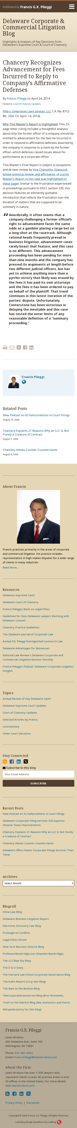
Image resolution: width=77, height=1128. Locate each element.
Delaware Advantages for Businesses (26, 648)
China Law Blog (12, 912)
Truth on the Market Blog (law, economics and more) (36, 1002)
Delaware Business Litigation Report (26, 919)
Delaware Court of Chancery (20, 602)
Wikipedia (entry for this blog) (22, 1009)
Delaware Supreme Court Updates (24, 705)
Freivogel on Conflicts (16, 932)
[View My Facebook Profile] (12, 761)
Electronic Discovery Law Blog (22, 925)
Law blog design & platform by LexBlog (36, 1122)
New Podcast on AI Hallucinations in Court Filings (36, 415)
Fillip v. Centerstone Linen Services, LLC (27, 111)
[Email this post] (12, 347)
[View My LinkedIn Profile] (19, 761)
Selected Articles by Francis (20, 719)
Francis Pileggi (17, 98)
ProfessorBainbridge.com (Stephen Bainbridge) (33, 953)
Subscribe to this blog (21, 768)
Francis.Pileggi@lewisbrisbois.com (35, 1057)
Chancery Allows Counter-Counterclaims (30, 450)
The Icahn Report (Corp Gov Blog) (24, 981)
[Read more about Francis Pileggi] (24, 381)
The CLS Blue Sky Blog (17, 960)
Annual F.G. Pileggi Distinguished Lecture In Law (33, 641)
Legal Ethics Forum (15, 939)
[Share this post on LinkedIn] (31, 347)
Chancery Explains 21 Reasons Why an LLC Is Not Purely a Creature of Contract (36, 432)
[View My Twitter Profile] (26, 761)
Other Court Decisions (17, 733)
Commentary (11, 726)
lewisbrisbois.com (23, 1085)
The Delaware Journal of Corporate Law (28, 634)
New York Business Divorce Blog (23, 946)
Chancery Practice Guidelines (21, 627)
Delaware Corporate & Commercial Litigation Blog (34, 27)
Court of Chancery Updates (27, 103)
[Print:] (5, 347)
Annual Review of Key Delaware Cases (27, 698)
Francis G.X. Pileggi (36, 7)
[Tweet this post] (19, 347)
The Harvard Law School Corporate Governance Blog (36, 974)
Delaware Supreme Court (19, 595)
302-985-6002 (24, 1053)
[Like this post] (25, 347)
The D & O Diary (13, 967)
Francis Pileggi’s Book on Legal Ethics (26, 609)
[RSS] (5, 761)
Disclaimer (33, 1102)
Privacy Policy (14, 1102)
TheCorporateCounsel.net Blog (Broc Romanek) (33, 995)
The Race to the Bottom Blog (21, 988)
